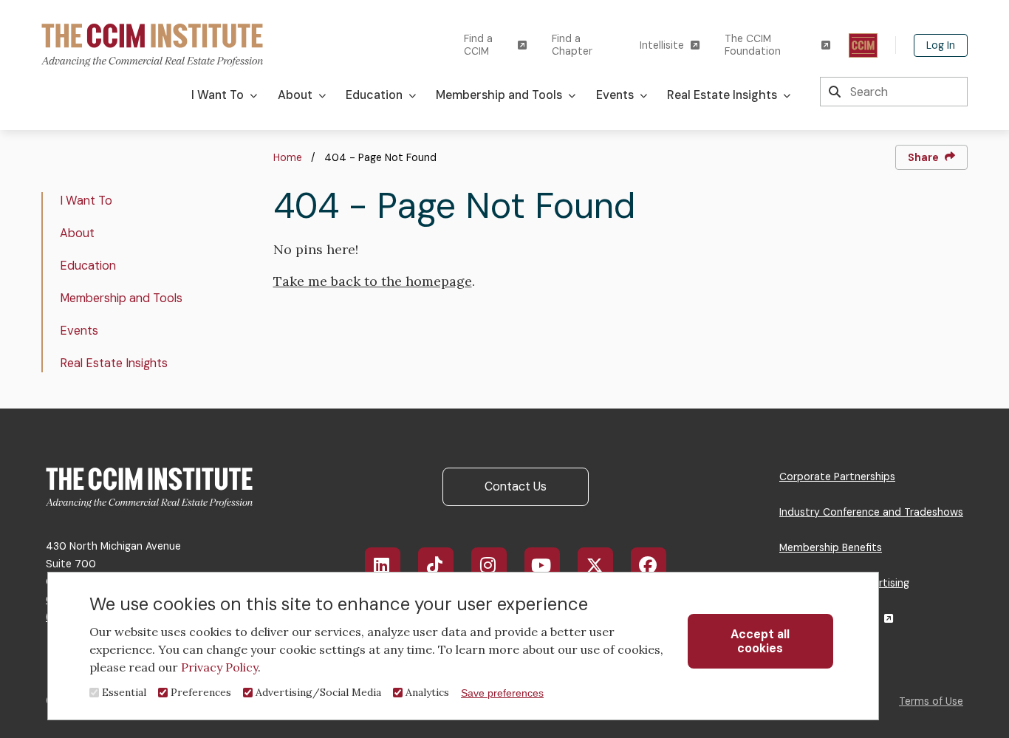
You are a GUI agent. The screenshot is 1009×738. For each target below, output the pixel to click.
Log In (940, 45)
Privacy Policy (219, 667)
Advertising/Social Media (318, 692)
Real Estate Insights (114, 363)
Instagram (489, 565)
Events (79, 330)
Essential (124, 692)
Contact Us (516, 486)
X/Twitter (595, 565)
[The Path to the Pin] (863, 45)
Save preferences (502, 693)
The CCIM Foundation (753, 45)
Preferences (201, 692)
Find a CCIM (478, 45)
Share (923, 157)
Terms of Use (931, 701)
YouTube (542, 565)
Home (287, 157)
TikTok (436, 565)
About (77, 233)
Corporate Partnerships (837, 476)
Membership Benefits (830, 547)
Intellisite (662, 45)
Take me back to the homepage (372, 281)
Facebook (648, 565)
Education (88, 265)
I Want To (86, 200)
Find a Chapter (572, 45)
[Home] (152, 44)
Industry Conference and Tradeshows (871, 512)
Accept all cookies (760, 641)
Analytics (427, 692)
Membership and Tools (121, 298)
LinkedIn (382, 565)
